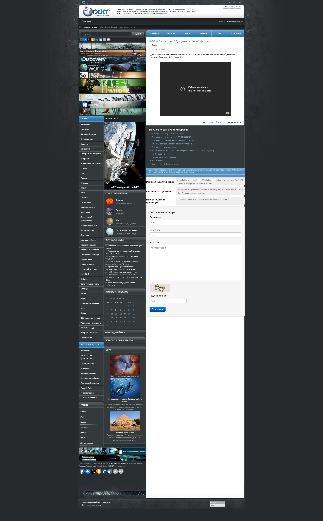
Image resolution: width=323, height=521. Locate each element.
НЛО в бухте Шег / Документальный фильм (179, 41)
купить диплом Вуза (119, 463)
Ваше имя (155, 217)
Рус (226, 7)
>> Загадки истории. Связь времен (120, 269)
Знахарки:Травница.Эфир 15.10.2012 (168, 134)
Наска (83, 433)
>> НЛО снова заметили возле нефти (121, 272)
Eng (238, 7)
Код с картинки (158, 295)
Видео (94, 27)
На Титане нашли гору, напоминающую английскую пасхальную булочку (183, 151)
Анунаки (83, 427)
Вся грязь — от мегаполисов (164, 147)
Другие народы (86, 443)
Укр (232, 7)
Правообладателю (235, 21)
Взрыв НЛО (157, 161)
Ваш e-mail (156, 230)
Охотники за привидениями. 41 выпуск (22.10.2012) (174, 140)
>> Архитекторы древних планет (119, 267)
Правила (221, 21)
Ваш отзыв (155, 242)
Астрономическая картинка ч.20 (124, 376)
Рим (82, 417)
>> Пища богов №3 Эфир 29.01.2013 (121, 275)
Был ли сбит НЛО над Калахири (165, 164)
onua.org (86, 27)
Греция (83, 422)
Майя (82, 438)
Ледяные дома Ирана (125, 432)
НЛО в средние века (160, 154)
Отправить (157, 309)
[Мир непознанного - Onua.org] (239, 3)
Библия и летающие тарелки (164, 157)
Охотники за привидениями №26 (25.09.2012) (171, 137)
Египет (83, 412)
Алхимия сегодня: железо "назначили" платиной (172, 144)
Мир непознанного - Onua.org (97, 11)
